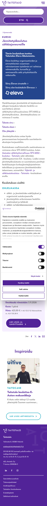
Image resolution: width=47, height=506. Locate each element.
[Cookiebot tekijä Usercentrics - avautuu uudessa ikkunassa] (34, 208)
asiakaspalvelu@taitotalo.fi (12, 446)
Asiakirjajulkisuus (9, 486)
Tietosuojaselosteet (9, 482)
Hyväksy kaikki (23, 283)
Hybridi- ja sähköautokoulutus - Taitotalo (18, 172)
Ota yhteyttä (8, 131)
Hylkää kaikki (24, 296)
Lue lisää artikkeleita (22, 416)
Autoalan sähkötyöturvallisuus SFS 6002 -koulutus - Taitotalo (21, 154)
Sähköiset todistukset (10, 496)
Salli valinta (23, 289)
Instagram (17, 470)
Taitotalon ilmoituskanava (12, 489)
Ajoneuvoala (7, 32)
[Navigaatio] (43, 3)
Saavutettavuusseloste (10, 479)
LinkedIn (6, 470)
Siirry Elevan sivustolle (15, 83)
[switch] (41, 253)
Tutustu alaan (8, 126)
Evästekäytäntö (8, 493)
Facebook (11, 470)
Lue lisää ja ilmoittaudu (25, 323)
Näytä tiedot (35, 276)
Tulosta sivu (7, 122)
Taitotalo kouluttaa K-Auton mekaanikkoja (20, 393)
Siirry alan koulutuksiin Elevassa (20, 87)
